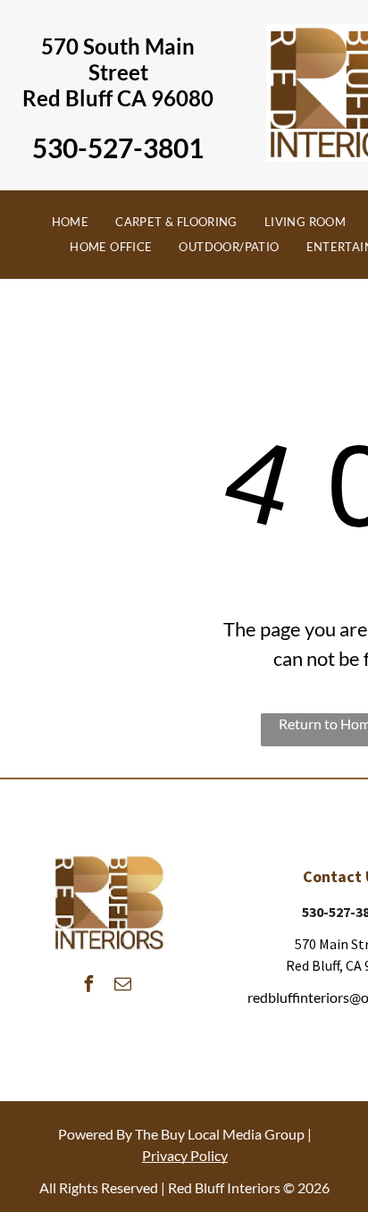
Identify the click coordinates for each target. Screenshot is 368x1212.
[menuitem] (70, 222)
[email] (123, 986)
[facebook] (89, 986)
